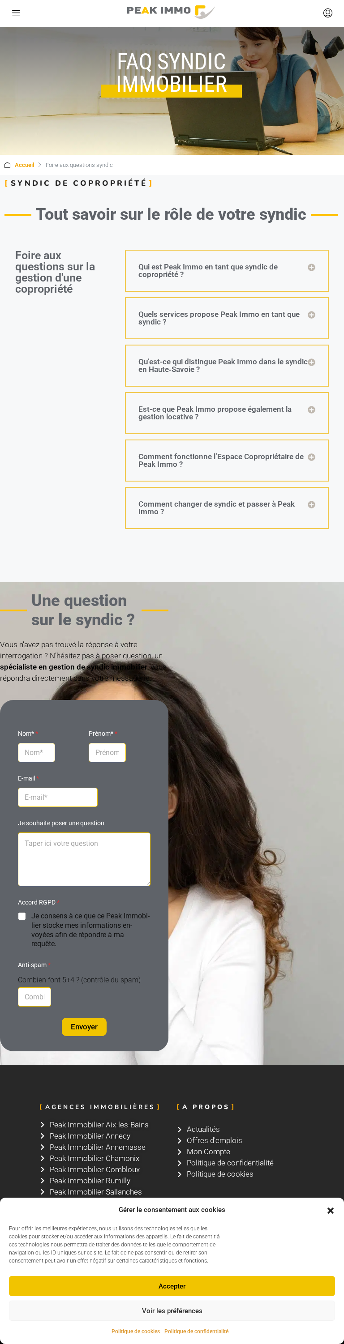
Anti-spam (34, 965)
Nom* (28, 733)
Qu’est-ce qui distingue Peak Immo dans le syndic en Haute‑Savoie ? (223, 365)
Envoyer (84, 1026)
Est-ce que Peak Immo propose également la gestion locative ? (215, 413)
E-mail (28, 778)
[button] (330, 1210)
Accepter (172, 1286)
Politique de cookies (136, 1331)
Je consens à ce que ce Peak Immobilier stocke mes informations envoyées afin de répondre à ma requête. (90, 930)
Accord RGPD (39, 902)
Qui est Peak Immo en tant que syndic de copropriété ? (208, 270)
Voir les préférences (172, 1311)
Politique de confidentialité (196, 1331)
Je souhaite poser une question (61, 823)
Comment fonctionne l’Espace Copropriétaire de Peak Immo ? (221, 460)
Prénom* (103, 733)
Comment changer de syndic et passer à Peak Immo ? (216, 507)
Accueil (24, 165)
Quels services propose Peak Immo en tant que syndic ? (219, 318)
